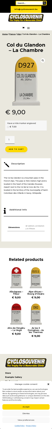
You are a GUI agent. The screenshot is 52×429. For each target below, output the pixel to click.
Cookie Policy (20, 426)
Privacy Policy (31, 426)
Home (5, 34)
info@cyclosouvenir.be (26, 9)
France (12, 34)
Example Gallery (13, 377)
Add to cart (16, 149)
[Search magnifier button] (44, 3)
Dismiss (26, 413)
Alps (19, 34)
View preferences (26, 420)
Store (8, 373)
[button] (48, 384)
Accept (26, 407)
